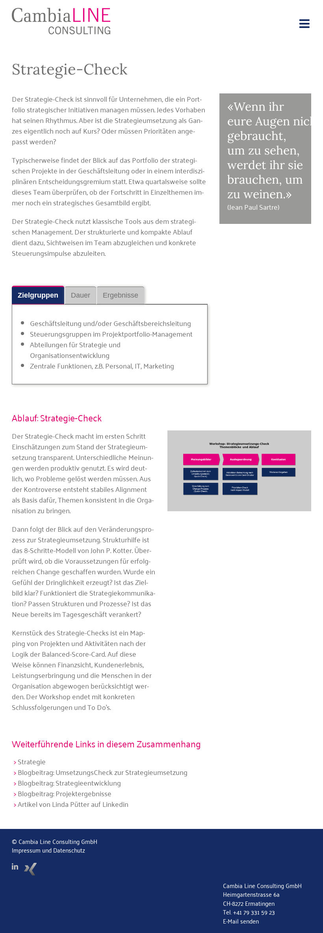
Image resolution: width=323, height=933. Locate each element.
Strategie (32, 761)
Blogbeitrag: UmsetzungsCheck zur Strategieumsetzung (102, 771)
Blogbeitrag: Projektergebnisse (64, 793)
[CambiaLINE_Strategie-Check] (239, 434)
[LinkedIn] (15, 866)
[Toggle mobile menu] (305, 24)
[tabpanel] (110, 344)
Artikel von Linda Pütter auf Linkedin (73, 803)
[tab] (38, 295)
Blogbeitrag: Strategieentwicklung (69, 782)
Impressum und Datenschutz (48, 849)
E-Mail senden (241, 920)
